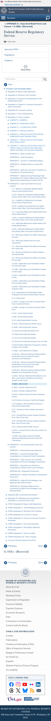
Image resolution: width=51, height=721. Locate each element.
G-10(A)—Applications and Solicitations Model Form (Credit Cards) (28, 265)
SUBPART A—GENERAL (19, 120)
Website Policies (13, 665)
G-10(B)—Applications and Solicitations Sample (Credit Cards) (29, 270)
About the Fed (12, 587)
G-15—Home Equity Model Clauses (24, 320)
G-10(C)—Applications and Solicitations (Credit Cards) (28, 276)
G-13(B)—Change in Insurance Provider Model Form (28, 309)
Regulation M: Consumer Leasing (20, 110)
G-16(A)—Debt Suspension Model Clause (27, 324)
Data (8, 617)
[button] (4, 10)
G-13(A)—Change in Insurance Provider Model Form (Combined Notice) (28, 303)
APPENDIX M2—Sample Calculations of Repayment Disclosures (28, 476)
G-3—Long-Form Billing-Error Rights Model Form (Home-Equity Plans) (29, 213)
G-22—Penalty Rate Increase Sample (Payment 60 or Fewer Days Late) (29, 416)
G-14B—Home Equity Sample (22, 317)
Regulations (9, 55)
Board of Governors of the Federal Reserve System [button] (26, 10)
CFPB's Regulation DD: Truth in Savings (22, 537)
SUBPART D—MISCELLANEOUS (22, 131)
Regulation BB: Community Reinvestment (22, 495)
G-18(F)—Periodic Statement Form (24, 387)
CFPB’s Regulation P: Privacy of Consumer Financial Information (26, 519)
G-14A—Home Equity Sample (22, 313)
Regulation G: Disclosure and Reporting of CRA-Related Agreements (25, 100)
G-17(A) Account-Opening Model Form (25, 331)
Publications (11, 640)
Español (10, 661)
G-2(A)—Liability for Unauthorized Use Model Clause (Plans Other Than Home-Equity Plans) (28, 207)
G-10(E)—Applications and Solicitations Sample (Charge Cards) (29, 288)
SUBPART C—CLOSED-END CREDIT (23, 127)
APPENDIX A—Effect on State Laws (22, 154)
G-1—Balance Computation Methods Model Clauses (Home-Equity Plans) (27, 190)
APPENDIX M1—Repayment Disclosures (24, 471)
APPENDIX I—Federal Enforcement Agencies (26, 450)
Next (40, 546)
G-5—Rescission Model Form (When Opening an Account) (29, 236)
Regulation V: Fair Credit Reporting (20, 114)
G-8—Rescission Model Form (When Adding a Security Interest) (28, 253)
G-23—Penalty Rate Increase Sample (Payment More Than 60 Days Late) (29, 422)
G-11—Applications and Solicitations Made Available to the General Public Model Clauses (28, 294)
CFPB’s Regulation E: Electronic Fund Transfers (25, 511)
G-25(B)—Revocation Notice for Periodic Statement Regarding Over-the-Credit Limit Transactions (27, 438)
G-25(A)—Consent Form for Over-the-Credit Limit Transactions (29, 431)
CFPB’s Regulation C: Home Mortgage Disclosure (25, 508)
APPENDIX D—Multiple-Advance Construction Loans (26, 165)
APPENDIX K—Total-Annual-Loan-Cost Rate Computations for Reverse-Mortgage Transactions (27, 461)
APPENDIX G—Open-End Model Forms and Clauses (25, 185)
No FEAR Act (12, 657)
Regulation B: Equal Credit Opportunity (21, 92)
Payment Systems (14, 608)
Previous (12, 546)
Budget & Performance (16, 653)
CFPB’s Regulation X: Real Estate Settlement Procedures (24, 529)
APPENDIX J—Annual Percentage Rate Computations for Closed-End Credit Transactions (27, 455)
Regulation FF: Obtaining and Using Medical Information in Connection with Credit (23, 499)
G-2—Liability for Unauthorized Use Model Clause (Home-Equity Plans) (27, 202)
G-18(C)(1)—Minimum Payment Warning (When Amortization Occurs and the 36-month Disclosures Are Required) (29, 356)
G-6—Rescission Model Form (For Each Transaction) (26, 242)
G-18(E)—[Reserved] (23, 26)
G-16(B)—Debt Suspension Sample (24, 327)
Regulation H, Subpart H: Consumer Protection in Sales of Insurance (25, 106)
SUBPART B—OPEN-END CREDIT (22, 124)
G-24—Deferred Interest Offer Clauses (25, 427)
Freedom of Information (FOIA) (20, 644)
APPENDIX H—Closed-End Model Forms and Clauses (26, 446)
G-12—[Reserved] (18, 298)
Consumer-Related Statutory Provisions (22, 540)
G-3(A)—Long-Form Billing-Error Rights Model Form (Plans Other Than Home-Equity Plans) (28, 219)
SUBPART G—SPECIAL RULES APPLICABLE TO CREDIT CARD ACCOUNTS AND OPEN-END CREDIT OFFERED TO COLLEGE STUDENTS (27, 148)
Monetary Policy (13, 595)
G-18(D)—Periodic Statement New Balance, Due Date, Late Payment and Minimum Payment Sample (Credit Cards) (29, 378)
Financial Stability (14, 604)
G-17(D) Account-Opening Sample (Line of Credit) (29, 341)
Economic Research (15, 613)
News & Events (13, 591)
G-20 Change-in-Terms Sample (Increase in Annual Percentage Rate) (27, 405)
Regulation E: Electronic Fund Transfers (22, 95)
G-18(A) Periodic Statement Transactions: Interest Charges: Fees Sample (29, 346)
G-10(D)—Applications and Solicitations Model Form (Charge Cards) (28, 282)
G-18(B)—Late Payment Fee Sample (25, 351)
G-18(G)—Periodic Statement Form (24, 391)
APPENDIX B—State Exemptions (21, 157)
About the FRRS (11, 49)
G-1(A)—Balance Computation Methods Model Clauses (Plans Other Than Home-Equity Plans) (29, 196)
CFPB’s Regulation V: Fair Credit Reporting (23, 524)
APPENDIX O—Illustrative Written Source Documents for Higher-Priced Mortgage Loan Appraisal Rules (26, 488)
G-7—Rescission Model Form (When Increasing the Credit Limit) (29, 247)
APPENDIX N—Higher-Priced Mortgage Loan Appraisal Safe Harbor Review (26, 482)
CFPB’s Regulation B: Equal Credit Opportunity (24, 504)
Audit (30, 653)
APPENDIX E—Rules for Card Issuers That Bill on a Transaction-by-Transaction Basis (28, 171)
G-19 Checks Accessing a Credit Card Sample (28, 400)
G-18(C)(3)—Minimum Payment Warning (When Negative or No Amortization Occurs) (29, 371)
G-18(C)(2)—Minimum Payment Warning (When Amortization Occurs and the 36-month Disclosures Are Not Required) (29, 364)
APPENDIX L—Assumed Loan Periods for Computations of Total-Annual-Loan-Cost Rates (26, 467)
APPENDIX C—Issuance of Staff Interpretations (26, 161)
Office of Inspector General (18, 648)
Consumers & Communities (18, 621)
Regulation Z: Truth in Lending (18, 117)
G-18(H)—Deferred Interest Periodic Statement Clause (28, 396)
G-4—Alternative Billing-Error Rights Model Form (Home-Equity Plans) (29, 224)
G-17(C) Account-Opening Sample (24, 338)
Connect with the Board (17, 625)
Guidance (8, 60)
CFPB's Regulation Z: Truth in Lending (21, 533)
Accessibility (12, 670)
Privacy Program (30, 665)
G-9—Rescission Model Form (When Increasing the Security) (29, 259)
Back (10, 84)
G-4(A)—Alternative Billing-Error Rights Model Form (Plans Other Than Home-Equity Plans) (28, 230)
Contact (9, 636)
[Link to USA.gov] (15, 699)
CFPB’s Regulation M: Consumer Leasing (23, 515)
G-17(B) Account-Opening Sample (24, 334)
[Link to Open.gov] (33, 699)
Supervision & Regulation (18, 600)
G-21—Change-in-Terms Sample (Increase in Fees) (28, 411)
